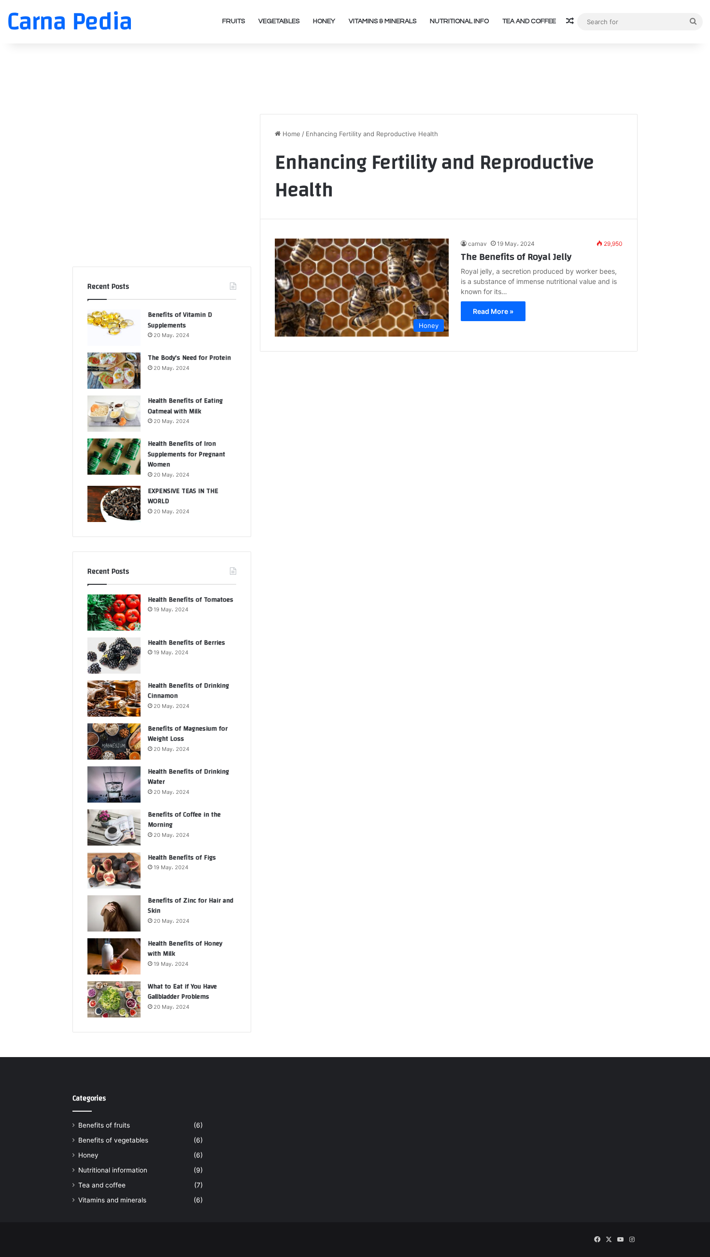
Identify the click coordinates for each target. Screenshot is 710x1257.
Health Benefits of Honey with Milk (185, 948)
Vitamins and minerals (112, 1200)
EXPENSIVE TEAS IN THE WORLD (183, 496)
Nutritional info (459, 21)
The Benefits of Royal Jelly (516, 257)
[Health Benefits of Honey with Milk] (114, 956)
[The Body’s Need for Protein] (114, 371)
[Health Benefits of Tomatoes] (114, 612)
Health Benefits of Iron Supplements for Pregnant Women (186, 454)
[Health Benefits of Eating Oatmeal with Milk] (114, 413)
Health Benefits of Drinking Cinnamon (188, 691)
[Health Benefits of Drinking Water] (114, 784)
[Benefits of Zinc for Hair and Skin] (114, 913)
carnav (477, 243)
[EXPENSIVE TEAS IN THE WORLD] (114, 504)
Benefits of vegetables (113, 1140)
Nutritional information (112, 1170)
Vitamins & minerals (382, 21)
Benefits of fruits (104, 1125)
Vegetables (278, 21)
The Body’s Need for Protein (189, 358)
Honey (324, 21)
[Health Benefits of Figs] (114, 870)
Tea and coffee (529, 21)
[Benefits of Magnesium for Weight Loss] (114, 741)
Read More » (493, 311)
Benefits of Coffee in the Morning (184, 820)
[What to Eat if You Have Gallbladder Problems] (114, 999)
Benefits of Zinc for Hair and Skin (190, 906)
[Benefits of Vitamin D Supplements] (114, 328)
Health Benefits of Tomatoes (190, 599)
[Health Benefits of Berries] (114, 655)
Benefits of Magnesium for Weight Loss (187, 734)
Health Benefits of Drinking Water (188, 777)
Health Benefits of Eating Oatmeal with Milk (185, 406)
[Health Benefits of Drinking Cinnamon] (114, 698)
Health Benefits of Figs (182, 857)
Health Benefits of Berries (186, 642)
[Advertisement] (355, 75)
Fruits (233, 21)
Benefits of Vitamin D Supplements (180, 320)
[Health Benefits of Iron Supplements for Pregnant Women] (114, 456)
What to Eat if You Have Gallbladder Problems (182, 991)
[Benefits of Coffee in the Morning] (114, 827)
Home (290, 134)
